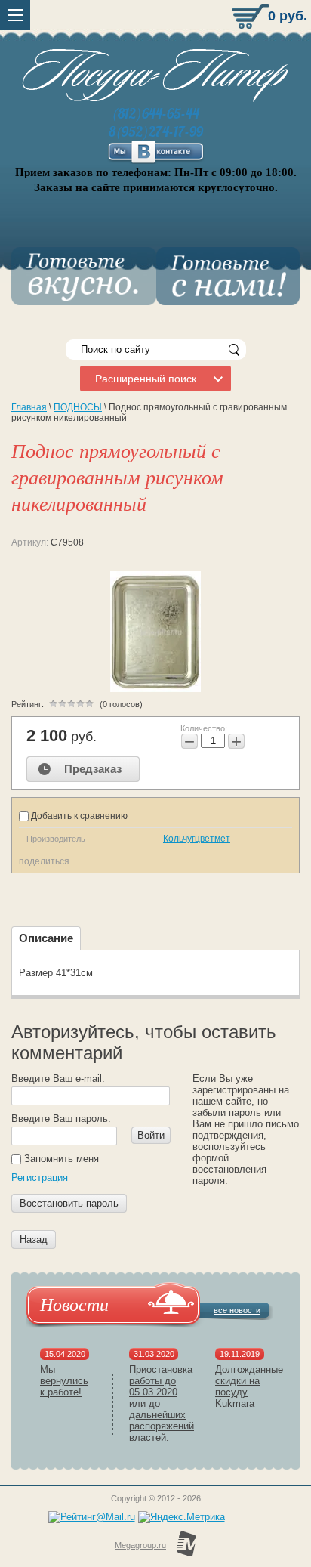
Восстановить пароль (69, 1203)
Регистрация (39, 1177)
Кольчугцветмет (196, 838)
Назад (34, 1239)
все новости (237, 1310)
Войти (151, 1135)
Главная (29, 407)
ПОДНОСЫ (78, 407)
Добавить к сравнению (78, 816)
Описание (46, 938)
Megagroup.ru (140, 1545)
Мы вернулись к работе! (64, 1381)
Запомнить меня (60, 1158)
